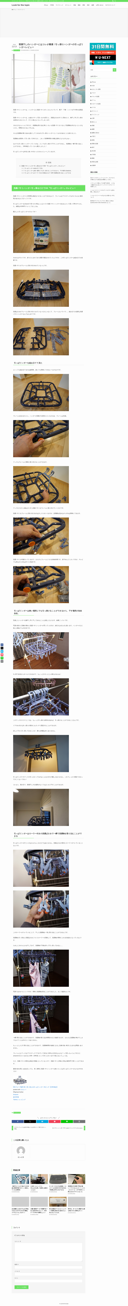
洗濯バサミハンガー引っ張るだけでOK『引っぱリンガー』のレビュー (43, 166)
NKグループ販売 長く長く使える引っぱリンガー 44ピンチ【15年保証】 (35, 1087)
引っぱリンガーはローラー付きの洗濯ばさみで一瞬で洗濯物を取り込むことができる (48, 173)
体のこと (94, 122)
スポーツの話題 (96, 103)
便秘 (93, 125)
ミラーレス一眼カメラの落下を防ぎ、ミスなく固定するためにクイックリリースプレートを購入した (102, 184)
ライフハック (17, 50)
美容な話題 (95, 161)
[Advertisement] (64, 23)
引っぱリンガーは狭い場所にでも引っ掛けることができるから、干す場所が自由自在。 (48, 170)
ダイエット (95, 111)
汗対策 (94, 154)
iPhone (94, 82)
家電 (93, 140)
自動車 (94, 165)
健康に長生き (95, 132)
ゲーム (94, 100)
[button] (18, 1121)
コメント (18, 1241)
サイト (16, 1278)
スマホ (94, 107)
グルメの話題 (95, 96)
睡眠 (93, 158)
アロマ (94, 93)
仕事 (93, 118)
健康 (93, 129)
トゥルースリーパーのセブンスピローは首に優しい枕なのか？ (102, 191)
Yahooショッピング (19, 1099)
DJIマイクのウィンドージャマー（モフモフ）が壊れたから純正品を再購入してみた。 (102, 178)
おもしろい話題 (96, 89)
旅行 (93, 147)
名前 (17, 1264)
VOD (93, 85)
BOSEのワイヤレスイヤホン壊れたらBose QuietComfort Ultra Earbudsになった (102, 201)
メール (17, 1271)
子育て (94, 136)
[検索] (115, 1)
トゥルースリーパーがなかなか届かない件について (102, 196)
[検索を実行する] (114, 70)
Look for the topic (21, 5)
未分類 (94, 151)
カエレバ (23, 1089)
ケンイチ (21, 1157)
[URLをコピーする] (79, 1121)
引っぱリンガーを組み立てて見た (34, 168)
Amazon (15, 1094)
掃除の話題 (95, 143)
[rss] (113, 1)
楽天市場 (16, 1097)
